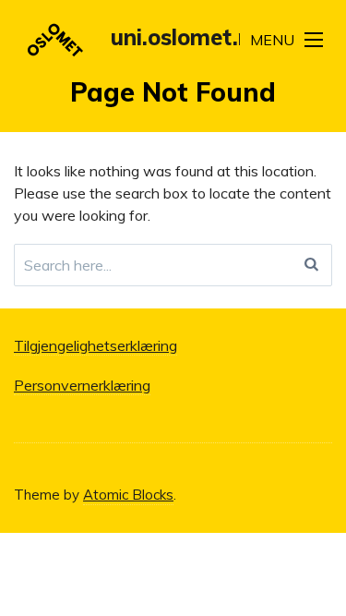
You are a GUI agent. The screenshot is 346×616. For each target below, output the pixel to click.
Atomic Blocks (128, 494)
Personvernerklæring (82, 385)
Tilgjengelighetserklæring (95, 345)
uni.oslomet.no (187, 37)
